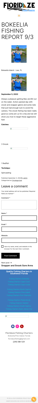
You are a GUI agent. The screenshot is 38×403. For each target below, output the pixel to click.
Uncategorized (17, 180)
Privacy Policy (27, 398)
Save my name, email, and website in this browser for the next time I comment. (18, 248)
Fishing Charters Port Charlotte (19, 295)
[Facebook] (13, 326)
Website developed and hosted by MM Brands (19, 401)
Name (4, 213)
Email (4, 224)
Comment (5, 198)
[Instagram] (17, 326)
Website (4, 235)
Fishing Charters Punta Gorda (19, 300)
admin (25, 178)
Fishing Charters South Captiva (19, 306)
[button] (19, 15)
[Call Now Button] (33, 399)
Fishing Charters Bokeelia (19, 279)
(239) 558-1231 (19, 342)
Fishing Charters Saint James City (19, 309)
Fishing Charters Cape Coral (19, 282)
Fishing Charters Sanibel (19, 303)
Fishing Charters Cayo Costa (19, 285)
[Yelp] (22, 326)
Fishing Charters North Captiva (19, 289)
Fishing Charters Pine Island (19, 292)
